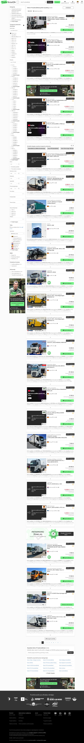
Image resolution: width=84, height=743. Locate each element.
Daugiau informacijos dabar (66, 533)
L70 (14, 104)
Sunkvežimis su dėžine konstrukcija (36, 148)
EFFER (13, 52)
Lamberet (14, 53)
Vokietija (16, 245)
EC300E (15, 140)
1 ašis (12, 209)
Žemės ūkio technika (16, 19)
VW (13, 45)
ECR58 (15, 157)
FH (13, 76)
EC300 (15, 137)
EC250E (15, 142)
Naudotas (14, 258)
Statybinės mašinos (16, 13)
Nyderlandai (16, 243)
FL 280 (15, 68)
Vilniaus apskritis (17, 238)
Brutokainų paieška (15, 166)
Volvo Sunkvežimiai (63, 670)
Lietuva (15, 236)
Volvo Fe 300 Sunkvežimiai (33, 665)
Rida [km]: (12, 176)
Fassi (13, 50)
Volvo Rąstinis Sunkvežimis (65, 662)
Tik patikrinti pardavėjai (17, 275)
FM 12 (15, 96)
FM (13, 87)
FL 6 (14, 66)
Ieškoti (50, 2)
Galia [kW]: (12, 181)
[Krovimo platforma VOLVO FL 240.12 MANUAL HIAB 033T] (36, 347)
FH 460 (15, 79)
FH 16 (15, 83)
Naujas (13, 255)
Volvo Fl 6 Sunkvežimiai (48, 665)
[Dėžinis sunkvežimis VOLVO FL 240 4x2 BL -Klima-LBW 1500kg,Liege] (36, 254)
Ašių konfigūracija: (13, 207)
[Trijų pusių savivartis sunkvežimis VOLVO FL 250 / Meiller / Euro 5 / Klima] (36, 575)
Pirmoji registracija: (14, 186)
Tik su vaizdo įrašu (16, 273)
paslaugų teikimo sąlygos (41, 740)
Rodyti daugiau (51, 673)
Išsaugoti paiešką (50, 638)
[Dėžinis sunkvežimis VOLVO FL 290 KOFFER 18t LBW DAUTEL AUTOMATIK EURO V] (36, 183)
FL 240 (15, 71)
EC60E (15, 144)
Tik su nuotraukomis (17, 271)
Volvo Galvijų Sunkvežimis (65, 660)
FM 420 (15, 89)
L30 (14, 101)
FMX (13, 110)
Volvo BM (14, 35)
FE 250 (15, 129)
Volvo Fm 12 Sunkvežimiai (48, 668)
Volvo (14, 33)
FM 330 (15, 91)
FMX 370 (15, 117)
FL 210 (15, 73)
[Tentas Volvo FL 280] (36, 230)
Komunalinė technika (17, 15)
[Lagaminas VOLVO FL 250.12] (36, 277)
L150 (14, 106)
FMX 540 (15, 116)
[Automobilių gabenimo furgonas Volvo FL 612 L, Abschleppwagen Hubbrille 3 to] (36, 300)
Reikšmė (68, 7)
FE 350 (15, 127)
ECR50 (15, 150)
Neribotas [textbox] (14, 233)
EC (13, 135)
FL (13, 65)
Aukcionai (14, 266)
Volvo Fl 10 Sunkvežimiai (48, 660)
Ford (14, 48)
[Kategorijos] (18, 2)
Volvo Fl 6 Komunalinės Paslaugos (50, 662)
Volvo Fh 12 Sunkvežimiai (32, 668)
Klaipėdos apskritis (17, 239)
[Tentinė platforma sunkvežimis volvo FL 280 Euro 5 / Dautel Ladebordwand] (36, 207)
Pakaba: (11, 216)
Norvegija (16, 248)
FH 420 (15, 85)
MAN (14, 40)
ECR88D (15, 152)
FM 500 (15, 94)
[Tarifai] (17, 293)
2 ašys (13, 211)
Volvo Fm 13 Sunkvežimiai (48, 670)
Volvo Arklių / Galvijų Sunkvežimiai (34, 660)
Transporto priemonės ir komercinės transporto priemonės (16, 10)
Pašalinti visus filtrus (38, 11)
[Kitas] (45, 23)
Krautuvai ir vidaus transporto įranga (18, 17)
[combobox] (17, 233)
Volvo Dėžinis (30, 662)
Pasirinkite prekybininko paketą (17, 304)
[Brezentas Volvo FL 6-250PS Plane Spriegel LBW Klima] (36, 598)
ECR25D (15, 153)
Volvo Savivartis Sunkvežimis (65, 665)
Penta (13, 55)
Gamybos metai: (13, 171)
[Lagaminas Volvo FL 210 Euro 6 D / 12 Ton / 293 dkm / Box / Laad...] (36, 622)
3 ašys (13, 213)
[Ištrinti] (45, 2)
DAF (14, 47)
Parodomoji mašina (15, 256)
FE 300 (15, 130)
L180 (14, 108)
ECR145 (15, 155)
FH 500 (15, 78)
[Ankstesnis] (28, 23)
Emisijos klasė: (12, 196)
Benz (14, 38)
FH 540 (15, 81)
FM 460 (15, 93)
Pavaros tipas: (12, 202)
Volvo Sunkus (62, 668)
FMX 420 (15, 114)
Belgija (15, 246)
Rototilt (14, 57)
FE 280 (15, 125)
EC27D (15, 139)
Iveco (14, 41)
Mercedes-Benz (16, 36)
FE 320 (15, 124)
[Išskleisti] (50, 36)
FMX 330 (15, 119)
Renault (14, 43)
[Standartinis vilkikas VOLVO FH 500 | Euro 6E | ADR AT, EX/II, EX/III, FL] (36, 371)
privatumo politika (32, 740)
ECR (13, 148)
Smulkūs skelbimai (17, 264)
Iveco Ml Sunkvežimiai (53, 148)
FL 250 (15, 70)
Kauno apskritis (16, 241)
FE (13, 122)
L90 (14, 102)
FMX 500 (15, 112)
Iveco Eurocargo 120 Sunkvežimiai (69, 148)
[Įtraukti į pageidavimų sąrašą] (73, 18)
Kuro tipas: (12, 191)
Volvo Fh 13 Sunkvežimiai (32, 670)
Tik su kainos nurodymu (16, 169)
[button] (82, 2)
